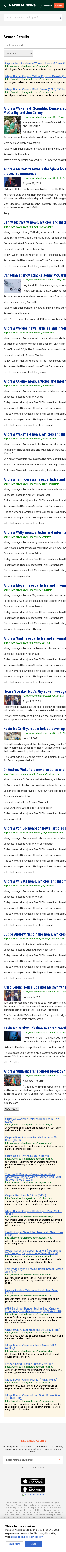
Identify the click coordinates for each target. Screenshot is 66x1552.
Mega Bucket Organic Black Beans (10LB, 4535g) (35, 89)
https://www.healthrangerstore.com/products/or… (29, 1124)
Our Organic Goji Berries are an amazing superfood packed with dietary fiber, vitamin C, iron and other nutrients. (31, 1165)
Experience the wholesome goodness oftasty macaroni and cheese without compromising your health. (33, 1187)
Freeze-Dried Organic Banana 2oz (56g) (29, 1364)
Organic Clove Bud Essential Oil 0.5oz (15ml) (32, 1329)
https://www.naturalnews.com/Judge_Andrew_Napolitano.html (34, 939)
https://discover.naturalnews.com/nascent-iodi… (29, 1256)
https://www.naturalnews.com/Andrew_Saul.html (27, 643)
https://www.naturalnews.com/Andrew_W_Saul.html (29, 886)
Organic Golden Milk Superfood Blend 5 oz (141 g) (31, 1292)
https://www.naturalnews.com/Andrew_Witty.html (28, 537)
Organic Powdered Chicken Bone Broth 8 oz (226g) (32, 1120)
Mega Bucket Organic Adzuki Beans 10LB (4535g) (30, 1347)
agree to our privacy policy (26, 1537)
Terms (27, 1505)
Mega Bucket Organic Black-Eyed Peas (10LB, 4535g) (33, 1212)
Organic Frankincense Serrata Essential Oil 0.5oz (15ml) (31, 1139)
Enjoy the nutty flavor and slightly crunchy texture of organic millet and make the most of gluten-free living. (32, 1387)
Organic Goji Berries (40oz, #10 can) (27, 1156)
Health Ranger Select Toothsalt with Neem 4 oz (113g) (34, 1234)
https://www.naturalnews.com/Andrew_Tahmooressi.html (32, 484)
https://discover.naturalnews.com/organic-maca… (29, 1182)
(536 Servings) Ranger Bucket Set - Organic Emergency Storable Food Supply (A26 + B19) (33, 1310)
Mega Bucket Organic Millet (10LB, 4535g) (31, 1379)
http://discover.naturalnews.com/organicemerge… (29, 1314)
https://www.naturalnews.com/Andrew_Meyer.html (28, 590)
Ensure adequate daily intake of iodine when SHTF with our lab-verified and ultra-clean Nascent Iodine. (33, 1260)
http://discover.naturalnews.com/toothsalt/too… (28, 1238)
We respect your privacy (33, 1467)
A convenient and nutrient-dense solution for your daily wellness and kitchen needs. (33, 1129)
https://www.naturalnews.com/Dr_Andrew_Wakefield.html (31, 774)
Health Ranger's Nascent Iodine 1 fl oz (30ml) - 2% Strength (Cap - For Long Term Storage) (34, 1252)
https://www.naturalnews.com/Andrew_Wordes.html (29, 333)
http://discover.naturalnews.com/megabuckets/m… (30, 1217)
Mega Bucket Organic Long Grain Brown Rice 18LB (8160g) (32, 1397)
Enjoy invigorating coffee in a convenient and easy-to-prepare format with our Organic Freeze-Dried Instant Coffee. (32, 1280)
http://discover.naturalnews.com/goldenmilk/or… (29, 1296)
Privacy (19, 1505)
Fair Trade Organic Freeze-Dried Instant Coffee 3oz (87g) (34, 1270)
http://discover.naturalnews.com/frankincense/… (29, 1143)
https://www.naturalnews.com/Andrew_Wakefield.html (30, 438)
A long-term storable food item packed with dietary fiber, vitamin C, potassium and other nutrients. (34, 1371)
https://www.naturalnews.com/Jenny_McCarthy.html (29, 227)
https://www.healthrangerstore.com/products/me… (30, 79)
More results (11, 1108)
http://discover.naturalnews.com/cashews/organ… (30, 66)
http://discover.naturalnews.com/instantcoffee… (29, 1274)
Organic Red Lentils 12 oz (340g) (25, 1195)
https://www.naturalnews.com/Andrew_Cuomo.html (29, 386)
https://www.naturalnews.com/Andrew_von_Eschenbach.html (33, 833)
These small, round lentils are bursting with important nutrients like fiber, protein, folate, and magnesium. (32, 1202)
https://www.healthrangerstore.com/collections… (29, 1159)
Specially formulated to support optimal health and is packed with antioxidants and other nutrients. (32, 1300)
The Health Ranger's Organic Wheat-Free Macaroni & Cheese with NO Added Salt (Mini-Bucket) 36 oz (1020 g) (33, 1177)
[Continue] (59, 1460)
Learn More (14, 1544)
